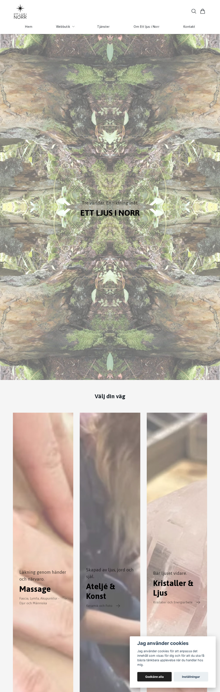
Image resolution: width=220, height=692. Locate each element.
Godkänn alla (154, 676)
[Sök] (193, 11)
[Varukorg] (202, 11)
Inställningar (191, 676)
